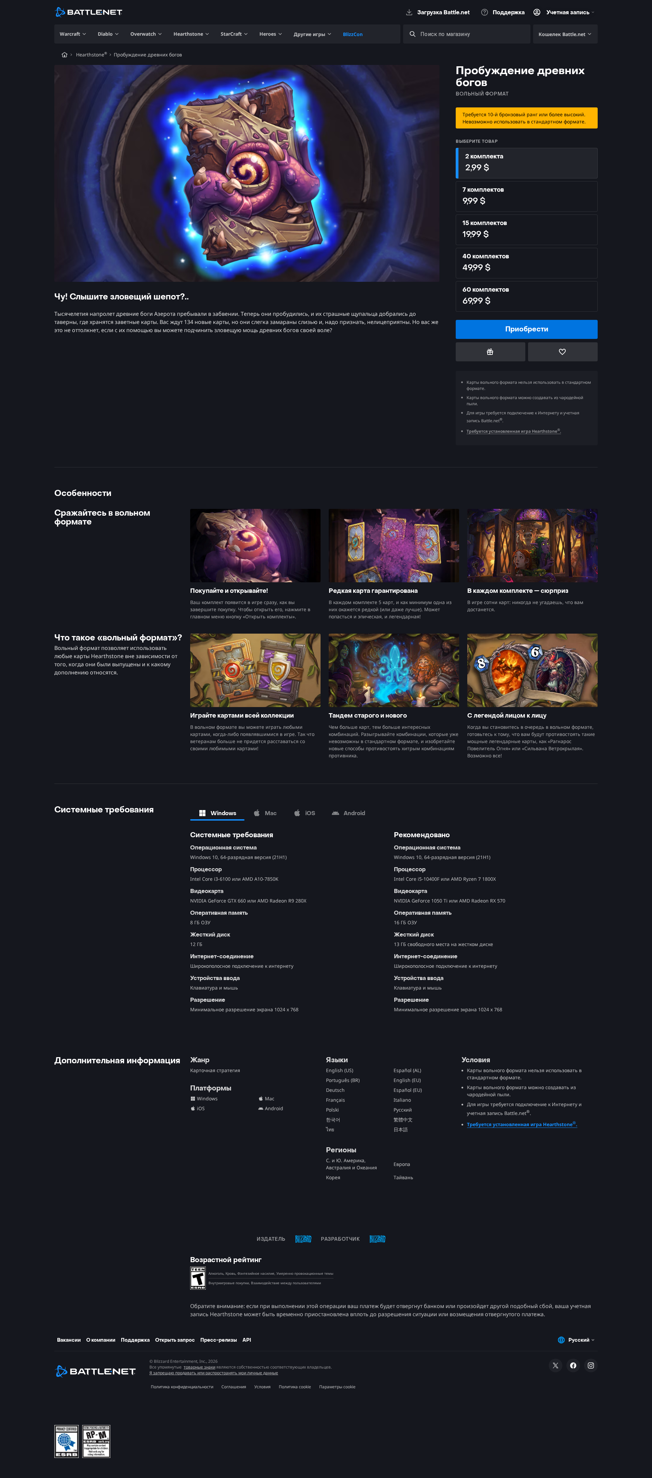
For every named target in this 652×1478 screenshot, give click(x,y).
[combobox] (473, 34)
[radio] (527, 163)
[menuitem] (73, 34)
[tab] (217, 813)
